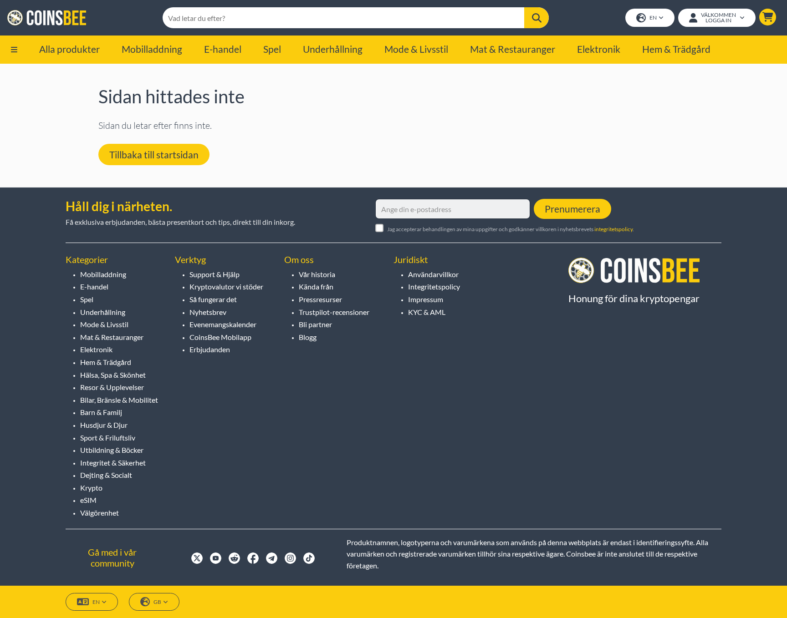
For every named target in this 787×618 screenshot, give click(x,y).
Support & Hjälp (214, 274)
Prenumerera (572, 208)
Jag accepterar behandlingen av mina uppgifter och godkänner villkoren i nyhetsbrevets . (510, 229)
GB (157, 601)
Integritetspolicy (434, 286)
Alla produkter (69, 49)
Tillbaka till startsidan (154, 154)
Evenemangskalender (222, 324)
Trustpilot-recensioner (334, 312)
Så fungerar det (213, 299)
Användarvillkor (433, 274)
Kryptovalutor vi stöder (226, 286)
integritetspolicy (613, 229)
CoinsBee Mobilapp (220, 337)
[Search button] (536, 17)
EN (653, 17)
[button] (767, 17)
